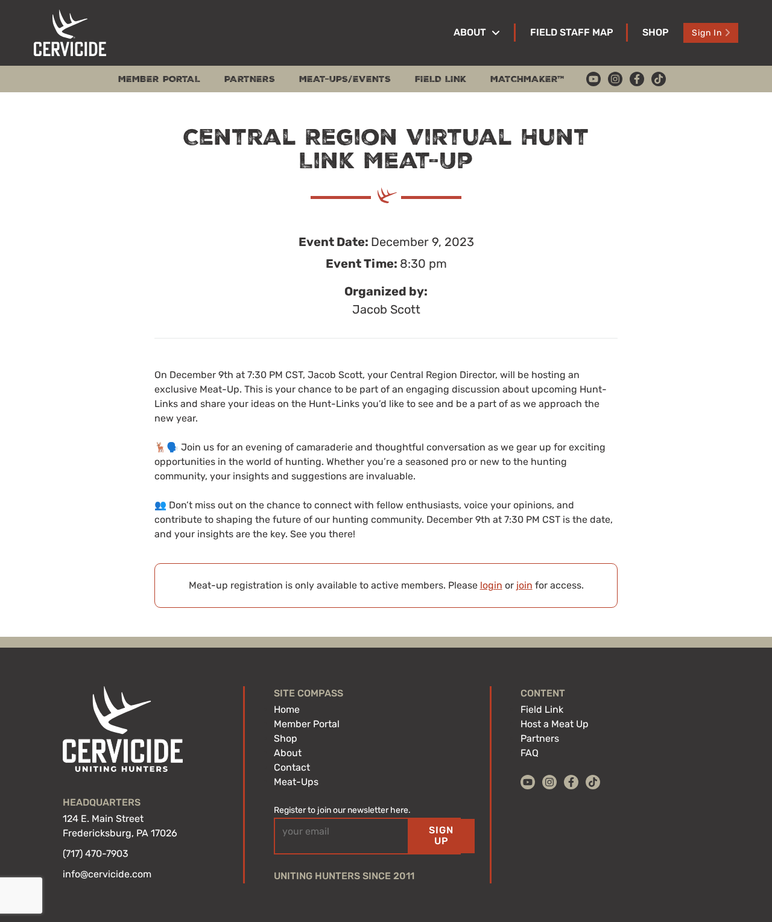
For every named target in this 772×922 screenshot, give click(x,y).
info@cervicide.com (107, 874)
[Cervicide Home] (70, 33)
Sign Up (441, 835)
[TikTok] (658, 79)
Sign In (707, 33)
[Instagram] (615, 79)
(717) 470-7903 (95, 853)
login (491, 585)
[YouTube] (593, 79)
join (524, 585)
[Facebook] (637, 79)
